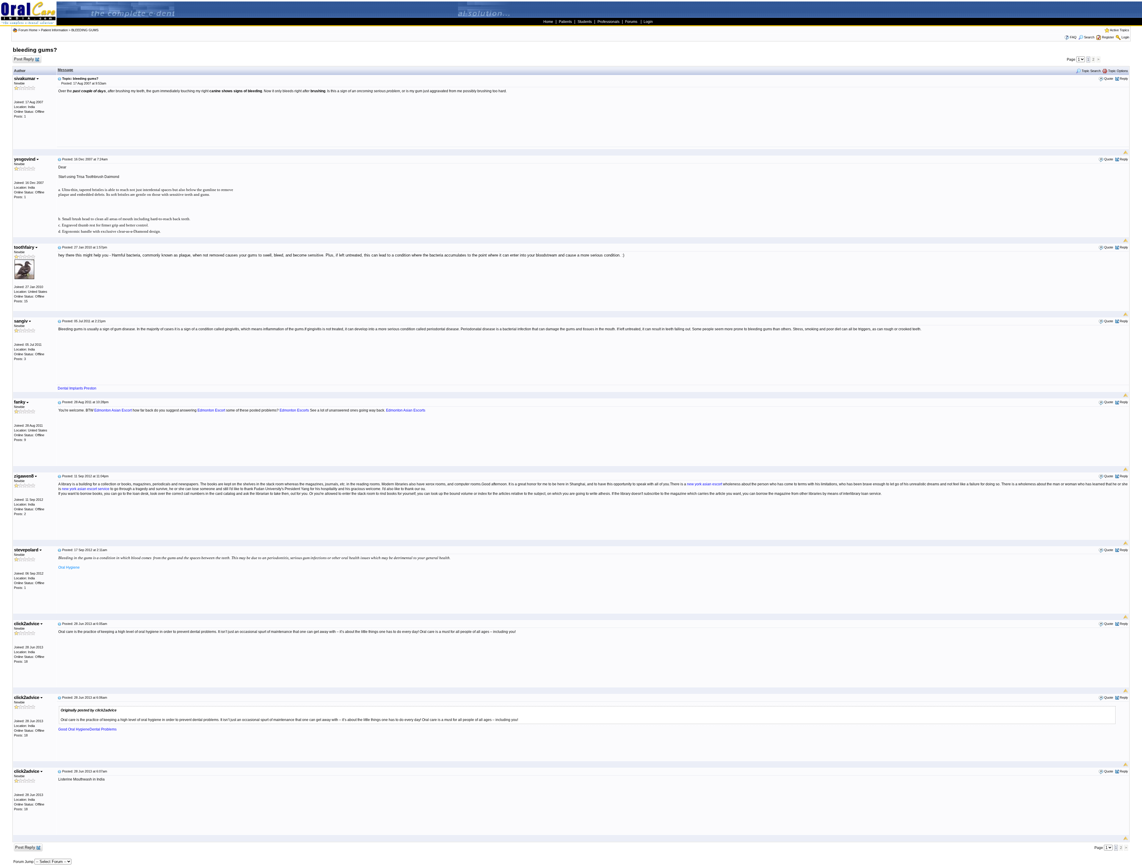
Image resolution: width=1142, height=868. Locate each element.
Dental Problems (103, 729)
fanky (20, 401)
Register (1108, 37)
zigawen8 (24, 475)
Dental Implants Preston (77, 388)
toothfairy (24, 247)
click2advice (27, 623)
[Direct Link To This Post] (59, 78)
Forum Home (27, 30)
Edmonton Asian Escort (113, 410)
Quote (1108, 78)
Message (65, 70)
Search (1089, 37)
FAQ (1073, 37)
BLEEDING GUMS (84, 30)
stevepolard (27, 549)
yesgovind (25, 159)
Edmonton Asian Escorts (405, 410)
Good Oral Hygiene (74, 729)
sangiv (21, 320)
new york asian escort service (85, 489)
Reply (1124, 78)
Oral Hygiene (69, 567)
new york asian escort (704, 484)
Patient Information (54, 30)
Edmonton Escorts (294, 410)
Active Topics (1119, 30)
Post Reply (24, 59)
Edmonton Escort (211, 410)
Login (1125, 37)
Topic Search (1091, 71)
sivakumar (25, 78)
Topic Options (1117, 71)
